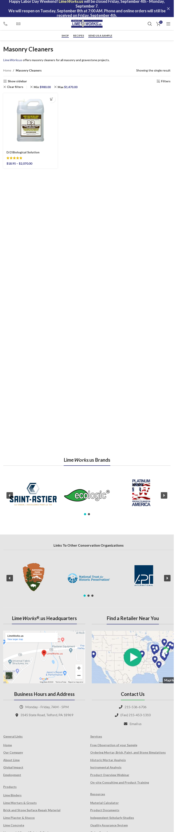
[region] (87, 495)
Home (7, 70)
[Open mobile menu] (168, 23)
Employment (12, 775)
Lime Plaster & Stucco (19, 817)
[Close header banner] (168, 8)
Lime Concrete (13, 825)
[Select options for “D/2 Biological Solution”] (51, 99)
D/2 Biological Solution (23, 152)
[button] (9, 495)
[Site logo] (87, 23)
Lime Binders (12, 795)
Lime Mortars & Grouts (20, 803)
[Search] (149, 23)
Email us (136, 724)
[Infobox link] (7, 24)
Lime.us (12, 60)
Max (67, 87)
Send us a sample (100, 35)
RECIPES (78, 35)
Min (42, 87)
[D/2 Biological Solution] (30, 120)
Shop (65, 35)
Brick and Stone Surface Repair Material (31, 810)
